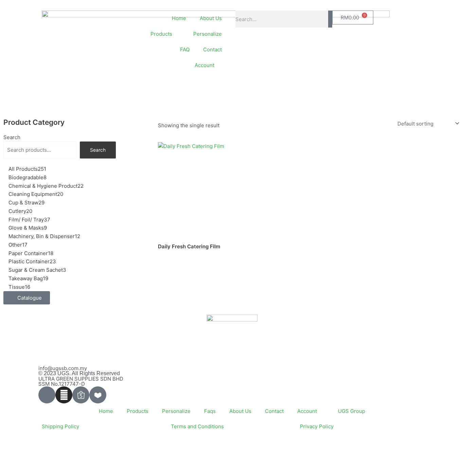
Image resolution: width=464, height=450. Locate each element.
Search (11, 137)
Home (179, 18)
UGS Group (351, 411)
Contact (212, 49)
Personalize (207, 34)
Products (137, 411)
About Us (211, 18)
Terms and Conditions (197, 426)
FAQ (185, 49)
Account (204, 65)
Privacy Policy (317, 426)
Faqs (210, 411)
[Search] (330, 19)
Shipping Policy (60, 426)
